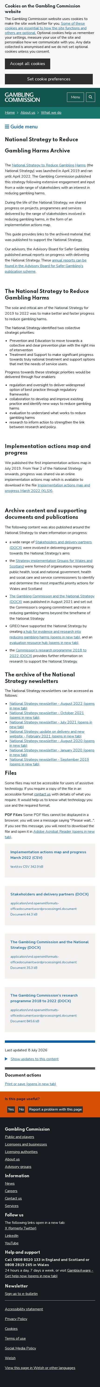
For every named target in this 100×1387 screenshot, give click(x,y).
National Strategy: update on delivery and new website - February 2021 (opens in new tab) (47, 734)
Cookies (11, 1328)
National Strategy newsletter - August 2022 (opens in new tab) (52, 706)
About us (27, 112)
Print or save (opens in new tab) (30, 1084)
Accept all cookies (27, 63)
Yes (11, 1109)
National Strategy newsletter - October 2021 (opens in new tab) (47, 715)
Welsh (10, 1358)
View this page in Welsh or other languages (40, 1367)
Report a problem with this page (55, 1109)
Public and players (19, 1136)
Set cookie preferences (48, 79)
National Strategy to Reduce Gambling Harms (49, 165)
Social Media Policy (20, 1348)
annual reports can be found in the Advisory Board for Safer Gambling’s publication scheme (46, 266)
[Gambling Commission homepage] (22, 100)
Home (10, 112)
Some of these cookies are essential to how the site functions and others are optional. (46, 28)
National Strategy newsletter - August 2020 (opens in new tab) (52, 743)
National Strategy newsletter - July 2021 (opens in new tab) (51, 725)
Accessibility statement (24, 1309)
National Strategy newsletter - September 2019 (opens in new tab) (49, 762)
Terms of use (15, 1338)
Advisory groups (18, 1166)
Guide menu (23, 127)
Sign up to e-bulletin (21, 1293)
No (22, 1109)
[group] (50, 1060)
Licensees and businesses (26, 1144)
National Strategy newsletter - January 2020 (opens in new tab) (52, 752)
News (10, 1183)
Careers (11, 1191)
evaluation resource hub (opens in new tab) (44, 642)
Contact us (13, 1198)
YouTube (12, 1243)
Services (12, 1205)
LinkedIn (11, 1235)
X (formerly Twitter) (21, 1228)
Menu (75, 97)
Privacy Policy (16, 1319)
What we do (51, 112)
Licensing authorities (21, 1151)
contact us (42, 794)
